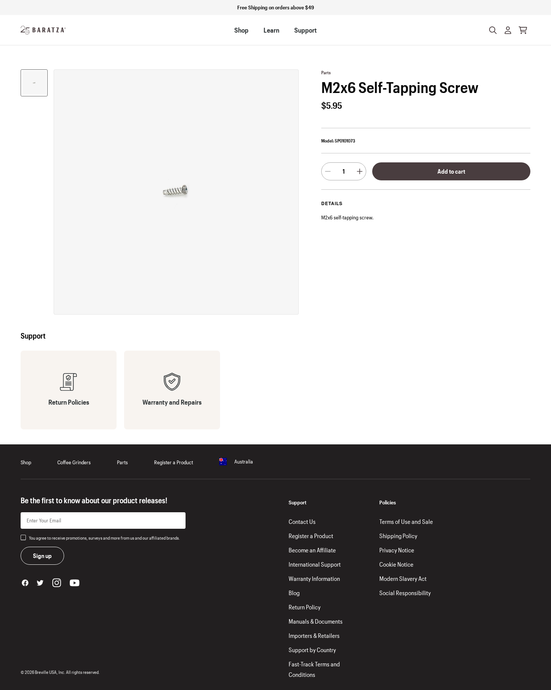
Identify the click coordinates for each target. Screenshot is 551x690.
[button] (507, 30)
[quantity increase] (359, 171)
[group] (34, 82)
